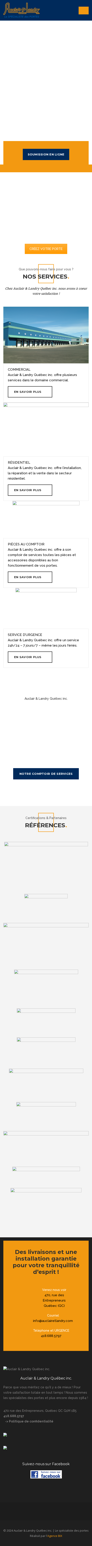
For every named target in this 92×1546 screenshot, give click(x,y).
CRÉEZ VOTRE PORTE (46, 249)
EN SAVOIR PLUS (28, 391)
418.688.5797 (51, 1336)
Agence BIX (54, 1536)
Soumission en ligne (46, 154)
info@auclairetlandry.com (53, 1321)
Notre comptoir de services (46, 773)
